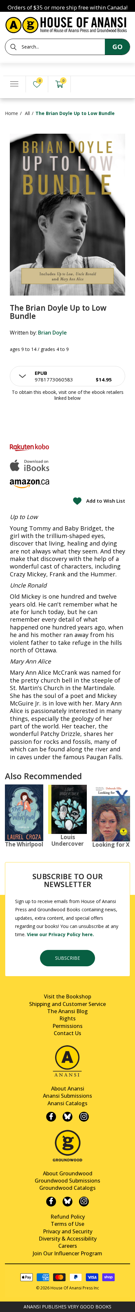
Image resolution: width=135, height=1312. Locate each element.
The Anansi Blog (67, 1011)
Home (11, 113)
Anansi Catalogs (67, 1103)
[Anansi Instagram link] (83, 1117)
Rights (67, 1018)
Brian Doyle (52, 332)
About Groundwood (67, 1173)
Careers (67, 1245)
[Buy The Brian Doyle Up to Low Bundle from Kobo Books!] (29, 447)
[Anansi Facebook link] (51, 1117)
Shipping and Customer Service (67, 1004)
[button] (67, 376)
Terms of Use (67, 1223)
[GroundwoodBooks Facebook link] (51, 1201)
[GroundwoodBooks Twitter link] (67, 1201)
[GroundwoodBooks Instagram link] (83, 1201)
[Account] (82, 84)
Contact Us (67, 1033)
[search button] (13, 47)
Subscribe (67, 958)
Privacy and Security (67, 1231)
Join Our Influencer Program (67, 1253)
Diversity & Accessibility (68, 1238)
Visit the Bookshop (67, 996)
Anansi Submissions (67, 1095)
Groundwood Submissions (67, 1180)
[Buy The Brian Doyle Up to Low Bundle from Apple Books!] (29, 465)
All (27, 113)
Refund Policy (67, 1216)
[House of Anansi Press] (67, 24)
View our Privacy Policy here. (60, 934)
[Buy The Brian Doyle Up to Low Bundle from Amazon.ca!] (29, 483)
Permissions (67, 1026)
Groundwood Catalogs (67, 1187)
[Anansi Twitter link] (67, 1117)
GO (117, 46)
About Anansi (67, 1088)
